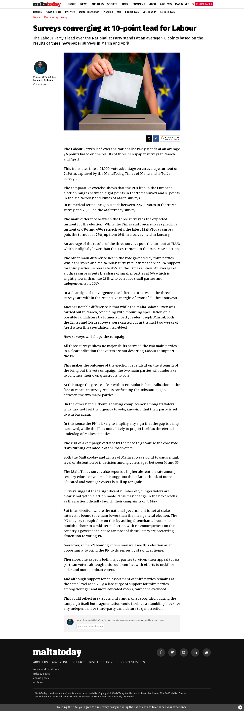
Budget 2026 (132, 12)
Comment (138, 4)
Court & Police (53, 12)
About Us (40, 662)
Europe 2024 (149, 12)
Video (152, 4)
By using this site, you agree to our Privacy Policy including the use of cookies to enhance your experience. (122, 707)
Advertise (60, 662)
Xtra (119, 12)
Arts (125, 4)
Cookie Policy (41, 678)
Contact (78, 662)
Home (72, 4)
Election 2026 (167, 12)
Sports (112, 4)
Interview (70, 12)
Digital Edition (101, 662)
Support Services (131, 662)
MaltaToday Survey (89, 12)
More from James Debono (90, 626)
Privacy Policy (41, 673)
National (37, 12)
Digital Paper (204, 4)
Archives (166, 4)
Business (97, 4)
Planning (108, 12)
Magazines (182, 4)
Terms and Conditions (46, 669)
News (83, 4)
